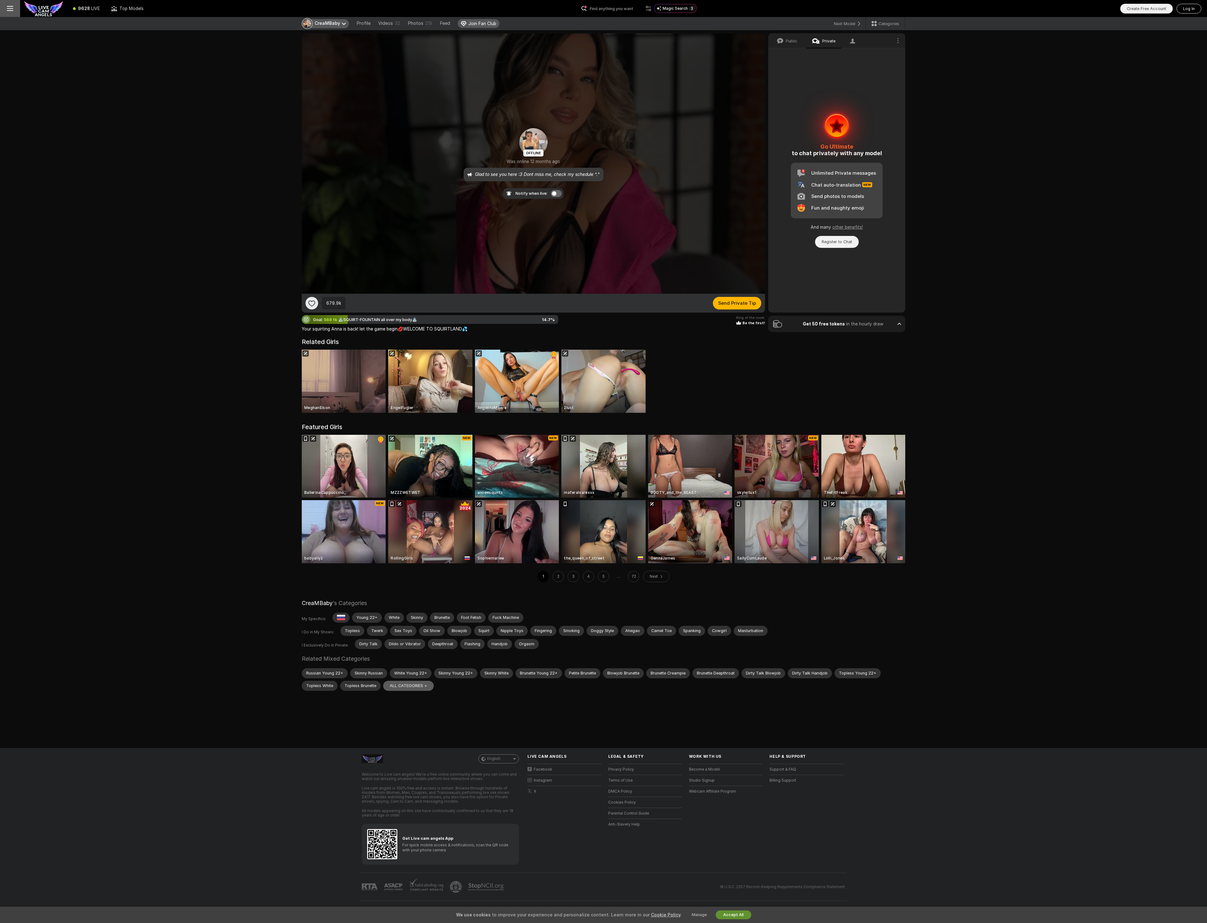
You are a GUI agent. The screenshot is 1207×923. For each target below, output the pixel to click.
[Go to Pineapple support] (456, 887)
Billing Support (782, 780)
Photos (420, 23)
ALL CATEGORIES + (408, 685)
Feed (445, 23)
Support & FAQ (782, 769)
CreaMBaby (317, 603)
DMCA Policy (620, 791)
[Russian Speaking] (341, 618)
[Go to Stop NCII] (486, 887)
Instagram (543, 780)
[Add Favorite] (312, 303)
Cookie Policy (666, 914)
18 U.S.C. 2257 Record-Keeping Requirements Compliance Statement (782, 887)
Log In (1189, 8)
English (493, 758)
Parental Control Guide (628, 813)
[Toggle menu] (10, 8)
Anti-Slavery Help (624, 824)
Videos (389, 23)
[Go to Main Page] (43, 8)
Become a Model (704, 769)
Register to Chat (837, 241)
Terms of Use (620, 780)
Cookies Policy (622, 802)
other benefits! (847, 227)
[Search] (648, 8)
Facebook (543, 769)
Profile (363, 23)
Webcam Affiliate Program (712, 791)
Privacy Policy (621, 769)
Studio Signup (702, 780)
